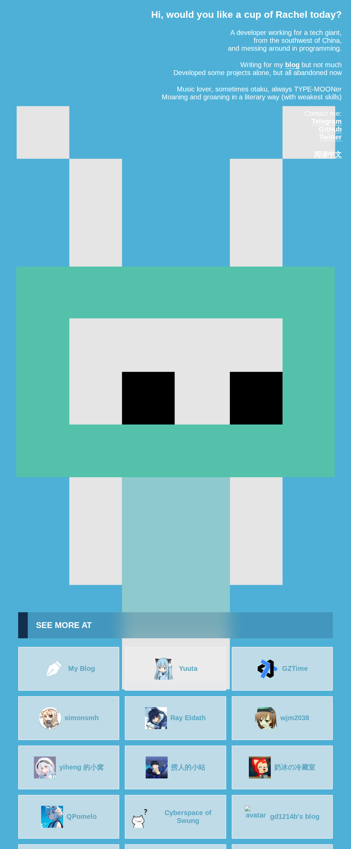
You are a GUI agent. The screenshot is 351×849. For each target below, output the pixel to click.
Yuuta (188, 668)
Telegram (327, 121)
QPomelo (81, 816)
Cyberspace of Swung (188, 816)
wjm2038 (294, 718)
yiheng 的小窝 (81, 767)
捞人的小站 (188, 767)
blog (292, 65)
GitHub (330, 129)
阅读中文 (328, 154)
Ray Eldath (188, 718)
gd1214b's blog (294, 816)
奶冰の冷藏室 (294, 767)
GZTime (295, 668)
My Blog (81, 668)
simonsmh (81, 718)
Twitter (330, 137)
